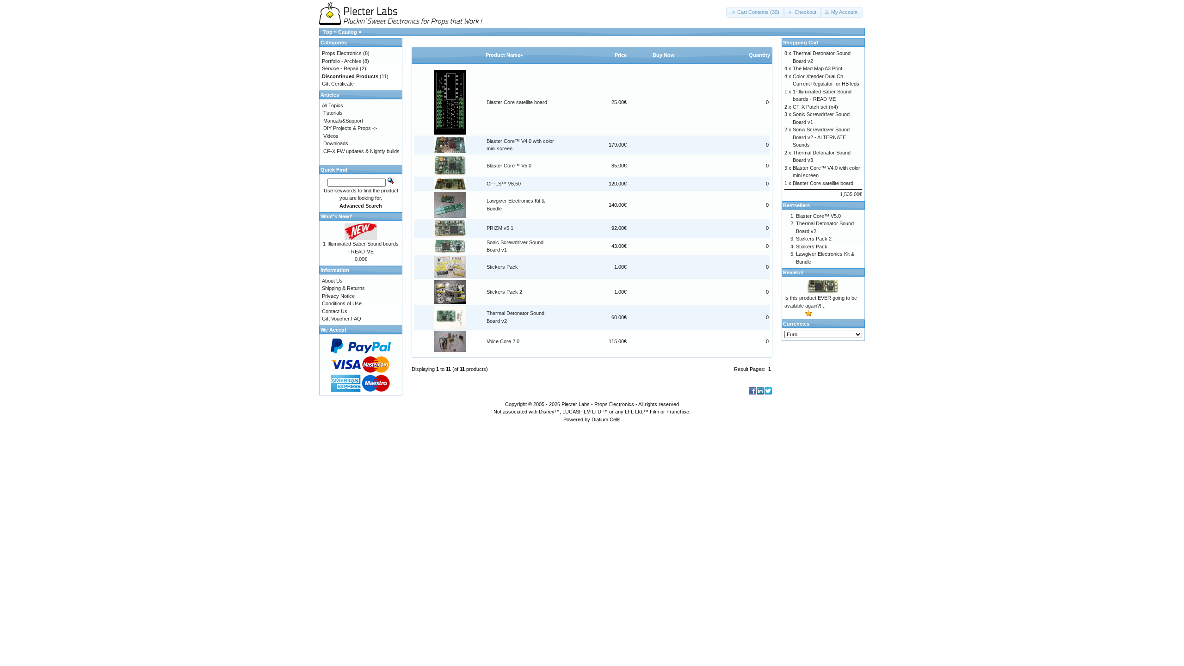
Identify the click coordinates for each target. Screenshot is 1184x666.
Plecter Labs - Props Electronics (597, 404)
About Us (332, 281)
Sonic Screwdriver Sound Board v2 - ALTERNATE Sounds (821, 137)
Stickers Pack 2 (504, 292)
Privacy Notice (338, 296)
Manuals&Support (343, 120)
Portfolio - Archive (341, 61)
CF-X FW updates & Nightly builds (361, 151)
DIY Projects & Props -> (350, 128)
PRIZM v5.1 (500, 228)
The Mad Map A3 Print (817, 68)
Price (621, 55)
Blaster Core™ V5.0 (509, 165)
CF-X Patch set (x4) (815, 107)
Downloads (335, 143)
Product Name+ (504, 55)
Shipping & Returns (343, 288)
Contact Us (334, 311)
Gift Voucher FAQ (341, 318)
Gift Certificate (338, 83)
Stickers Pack (502, 267)
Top (328, 32)
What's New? (336, 216)
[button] (755, 12)
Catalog (347, 32)
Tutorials (333, 113)
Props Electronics (342, 53)
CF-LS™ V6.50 (504, 183)
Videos (331, 136)
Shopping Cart (801, 42)
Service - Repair (340, 68)
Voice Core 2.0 (503, 341)
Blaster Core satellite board (517, 102)
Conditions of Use (342, 303)
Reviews (793, 272)
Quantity (759, 55)
